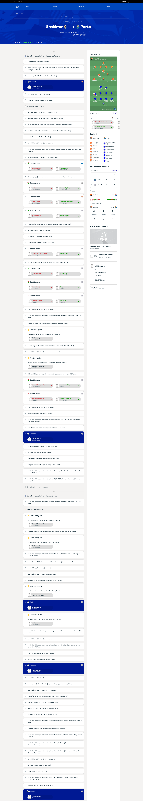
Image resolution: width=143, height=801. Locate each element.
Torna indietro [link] (20, 14)
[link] (55, 6)
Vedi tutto (114, 170)
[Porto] (95, 179)
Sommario (18, 42)
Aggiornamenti (28, 42)
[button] (28, 6)
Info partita (38, 42)
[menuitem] (37, 6)
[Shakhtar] (95, 185)
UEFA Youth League (17, 6)
